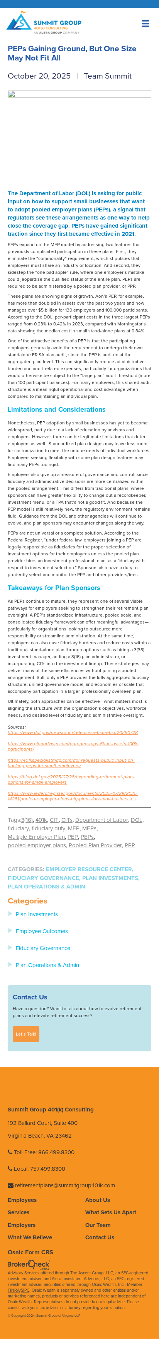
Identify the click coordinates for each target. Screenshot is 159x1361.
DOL (136, 819)
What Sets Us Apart (110, 1212)
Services (18, 1212)
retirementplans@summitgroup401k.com (65, 1185)
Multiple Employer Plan (36, 836)
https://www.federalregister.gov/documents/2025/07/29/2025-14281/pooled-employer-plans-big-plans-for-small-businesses (73, 796)
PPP (130, 845)
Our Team (98, 1225)
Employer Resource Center (89, 869)
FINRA (14, 1290)
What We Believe (30, 1237)
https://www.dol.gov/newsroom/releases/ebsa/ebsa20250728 (73, 732)
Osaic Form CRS (30, 1252)
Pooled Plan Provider (95, 845)
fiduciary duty (48, 828)
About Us (97, 1200)
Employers (22, 1225)
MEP (74, 828)
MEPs (89, 828)
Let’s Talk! (26, 1034)
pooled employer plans (37, 845)
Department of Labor (101, 819)
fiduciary (18, 828)
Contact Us (99, 1237)
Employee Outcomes (42, 931)
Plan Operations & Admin (46, 886)
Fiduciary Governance (43, 878)
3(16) (27, 819)
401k (41, 819)
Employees (22, 1200)
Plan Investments (110, 878)
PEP (73, 836)
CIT (54, 819)
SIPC (25, 1290)
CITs (67, 819)
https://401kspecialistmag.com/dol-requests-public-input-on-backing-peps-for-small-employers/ (71, 763)
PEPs (87, 836)
